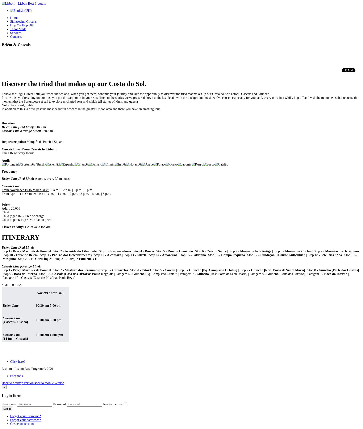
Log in (7, 408)
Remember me (113, 404)
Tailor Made (18, 29)
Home (14, 18)
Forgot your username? (25, 416)
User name (9, 404)
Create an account (22, 423)
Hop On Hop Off (21, 25)
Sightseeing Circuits (23, 21)
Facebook (16, 376)
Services (15, 33)
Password (59, 404)
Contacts (16, 36)
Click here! (17, 361)
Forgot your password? (25, 420)
